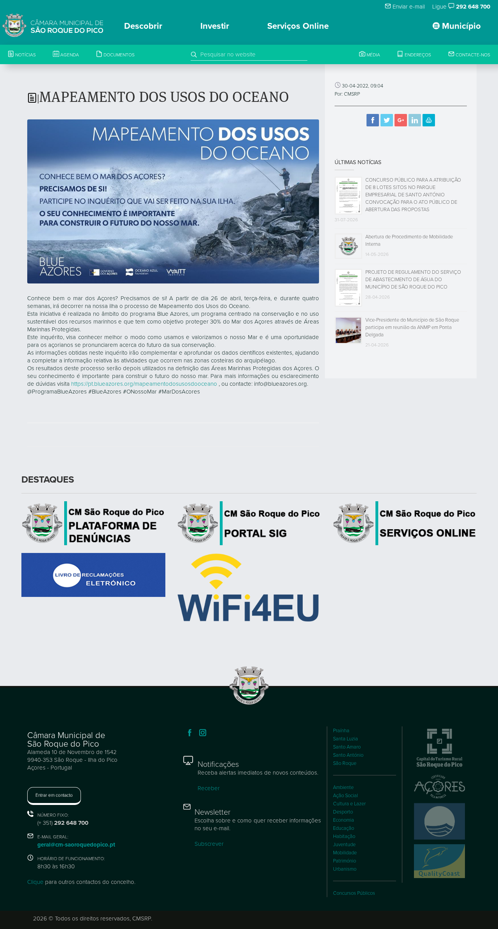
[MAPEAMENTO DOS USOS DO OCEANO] (173, 201)
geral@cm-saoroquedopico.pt (76, 844)
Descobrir (143, 26)
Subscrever (209, 843)
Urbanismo (344, 869)
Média (372, 55)
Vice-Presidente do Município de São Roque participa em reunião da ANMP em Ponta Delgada (412, 327)
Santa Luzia (345, 739)
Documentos (118, 55)
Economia (343, 820)
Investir (214, 26)
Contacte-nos (472, 55)
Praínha (341, 731)
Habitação (344, 836)
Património (344, 861)
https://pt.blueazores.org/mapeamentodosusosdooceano (144, 383)
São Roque (344, 763)
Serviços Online (298, 26)
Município (460, 26)
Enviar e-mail (408, 6)
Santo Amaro (347, 747)
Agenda (69, 55)
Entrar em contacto (54, 795)
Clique (35, 881)
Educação (343, 828)
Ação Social (345, 796)
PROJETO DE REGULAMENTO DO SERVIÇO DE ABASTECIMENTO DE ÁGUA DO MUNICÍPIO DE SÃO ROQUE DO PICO (413, 279)
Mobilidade (345, 853)
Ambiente (343, 787)
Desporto (343, 812)
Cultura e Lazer (349, 804)
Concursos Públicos (354, 893)
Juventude (344, 845)
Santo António (348, 755)
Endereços (417, 55)
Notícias (25, 55)
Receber (209, 788)
